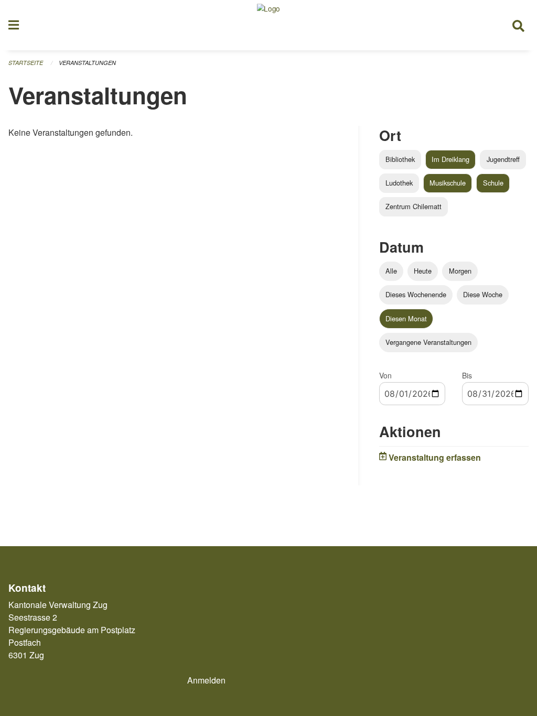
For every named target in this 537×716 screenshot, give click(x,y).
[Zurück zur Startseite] (268, 25)
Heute (423, 271)
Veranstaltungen (87, 63)
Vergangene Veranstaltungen (428, 342)
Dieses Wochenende (415, 294)
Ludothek (399, 183)
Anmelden (206, 680)
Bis (467, 375)
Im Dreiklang (450, 159)
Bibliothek (400, 159)
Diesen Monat (406, 318)
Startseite (25, 63)
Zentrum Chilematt (413, 206)
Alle (391, 271)
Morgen (460, 271)
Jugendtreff (503, 159)
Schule (493, 183)
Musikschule (447, 183)
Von (385, 375)
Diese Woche (482, 294)
